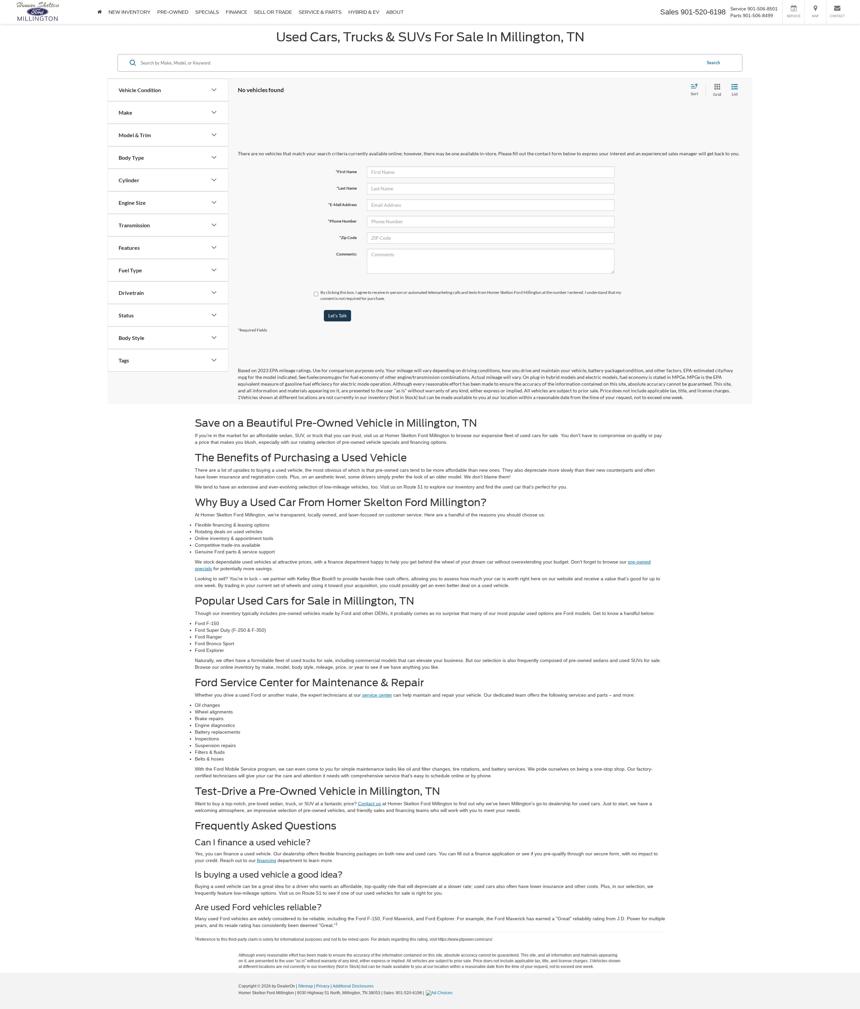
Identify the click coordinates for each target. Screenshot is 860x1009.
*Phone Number (342, 221)
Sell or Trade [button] (273, 12)
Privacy (323, 986)
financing (266, 860)
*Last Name (347, 188)
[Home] (99, 12)
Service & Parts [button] (320, 12)
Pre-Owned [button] (172, 12)
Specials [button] (207, 12)
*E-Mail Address (342, 204)
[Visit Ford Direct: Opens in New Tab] (440, 993)
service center (377, 695)
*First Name (346, 171)
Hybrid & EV (363, 12)
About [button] (395, 12)
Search (713, 62)
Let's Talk (337, 315)
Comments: (346, 254)
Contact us (369, 803)
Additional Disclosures (353, 986)
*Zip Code (348, 237)
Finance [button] (236, 12)
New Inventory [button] (129, 12)
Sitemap (305, 986)
